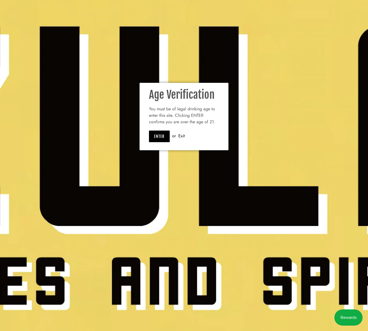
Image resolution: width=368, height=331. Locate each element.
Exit (181, 136)
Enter (159, 136)
